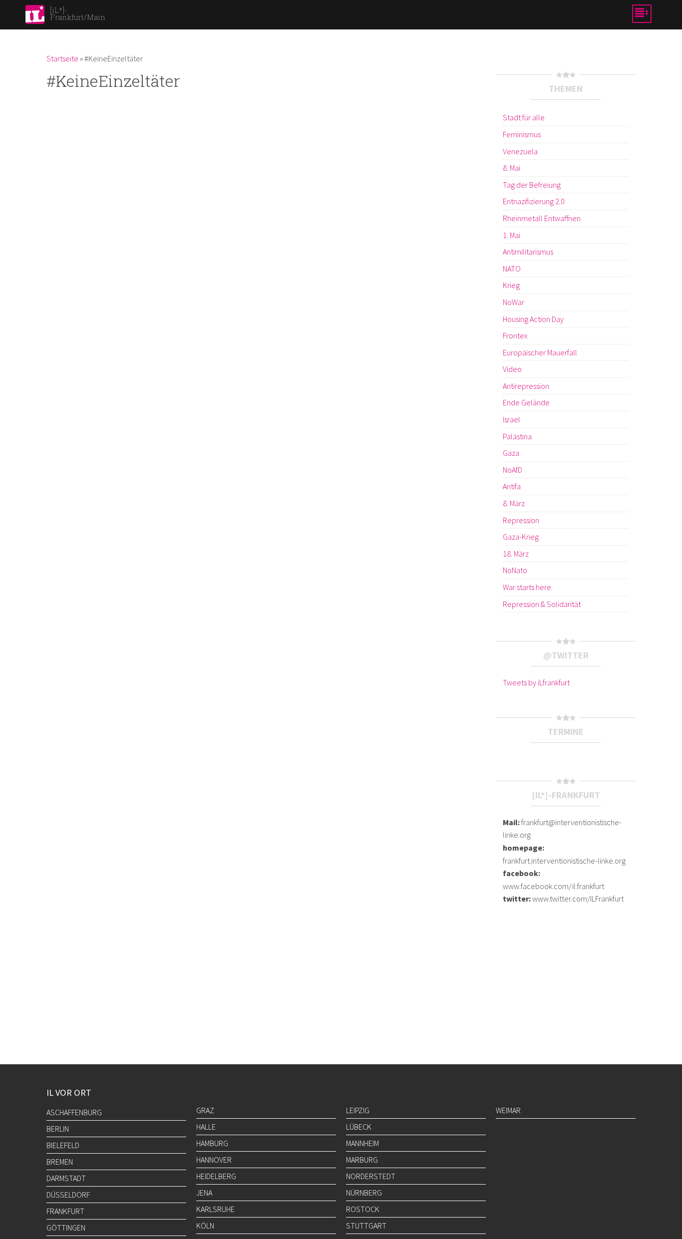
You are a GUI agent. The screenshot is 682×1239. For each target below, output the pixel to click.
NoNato (515, 570)
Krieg (511, 285)
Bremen (59, 1162)
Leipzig (357, 1110)
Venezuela (520, 151)
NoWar (513, 302)
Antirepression (526, 386)
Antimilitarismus (528, 252)
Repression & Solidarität (542, 604)
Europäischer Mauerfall (540, 352)
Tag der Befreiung (532, 185)
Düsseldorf (68, 1195)
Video (512, 369)
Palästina (517, 436)
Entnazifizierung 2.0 (534, 201)
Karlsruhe (215, 1209)
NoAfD (512, 470)
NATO (512, 269)
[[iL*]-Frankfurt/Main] (34, 17)
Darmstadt (66, 1178)
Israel (511, 419)
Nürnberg (364, 1193)
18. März (516, 554)
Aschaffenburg (74, 1112)
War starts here (527, 587)
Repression (521, 520)
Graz (205, 1110)
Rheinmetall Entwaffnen (542, 218)
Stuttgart (366, 1226)
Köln (205, 1226)
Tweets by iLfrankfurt (536, 682)
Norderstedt (370, 1176)
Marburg (362, 1160)
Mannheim (362, 1143)
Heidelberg (216, 1176)
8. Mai (511, 168)
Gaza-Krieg (521, 537)
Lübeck (358, 1127)
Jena (204, 1193)
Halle (206, 1127)
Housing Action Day (533, 319)
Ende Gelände (526, 402)
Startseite (62, 58)
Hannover (214, 1160)
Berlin (57, 1129)
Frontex (515, 335)
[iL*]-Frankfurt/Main (77, 13)
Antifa (512, 486)
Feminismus (522, 134)
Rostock (362, 1209)
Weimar (508, 1110)
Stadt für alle (524, 117)
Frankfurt (65, 1211)
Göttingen (65, 1228)
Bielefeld (62, 1145)
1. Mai (511, 235)
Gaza (511, 453)
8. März (514, 503)
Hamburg (212, 1143)
